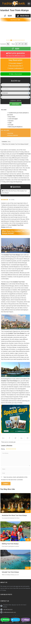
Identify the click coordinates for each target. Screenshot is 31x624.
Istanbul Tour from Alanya (14, 10)
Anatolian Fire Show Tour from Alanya (14, 515)
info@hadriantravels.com (9, 612)
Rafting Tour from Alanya (10, 544)
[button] (6, 40)
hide (9, 141)
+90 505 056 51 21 (7, 609)
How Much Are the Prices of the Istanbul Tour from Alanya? (14, 192)
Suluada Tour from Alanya (10, 572)
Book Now (24, 15)
